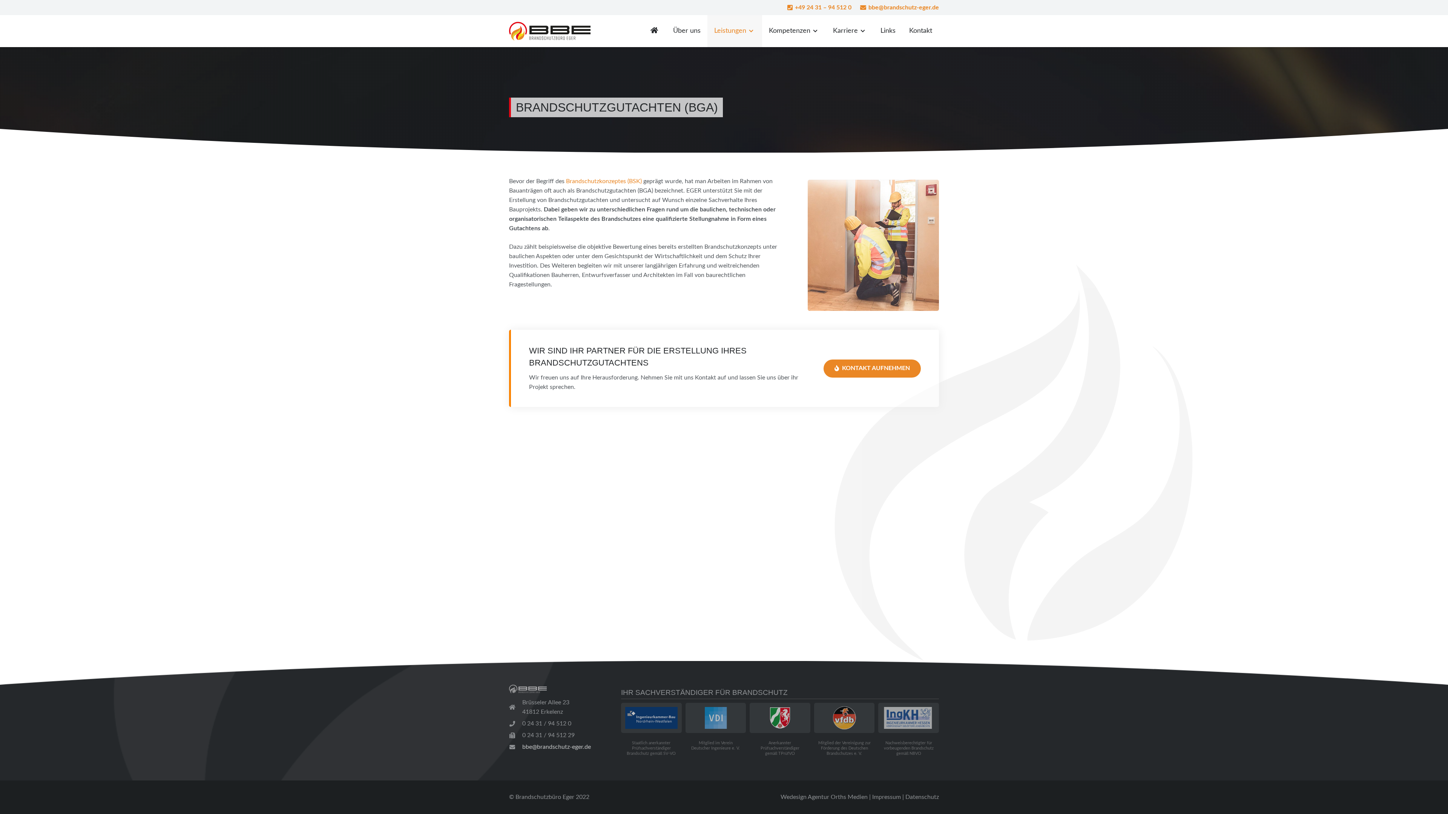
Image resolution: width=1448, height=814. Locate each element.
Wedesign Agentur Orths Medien (824, 797)
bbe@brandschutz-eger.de (556, 747)
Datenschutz (922, 797)
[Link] (550, 31)
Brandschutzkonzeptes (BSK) (604, 181)
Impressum (886, 797)
